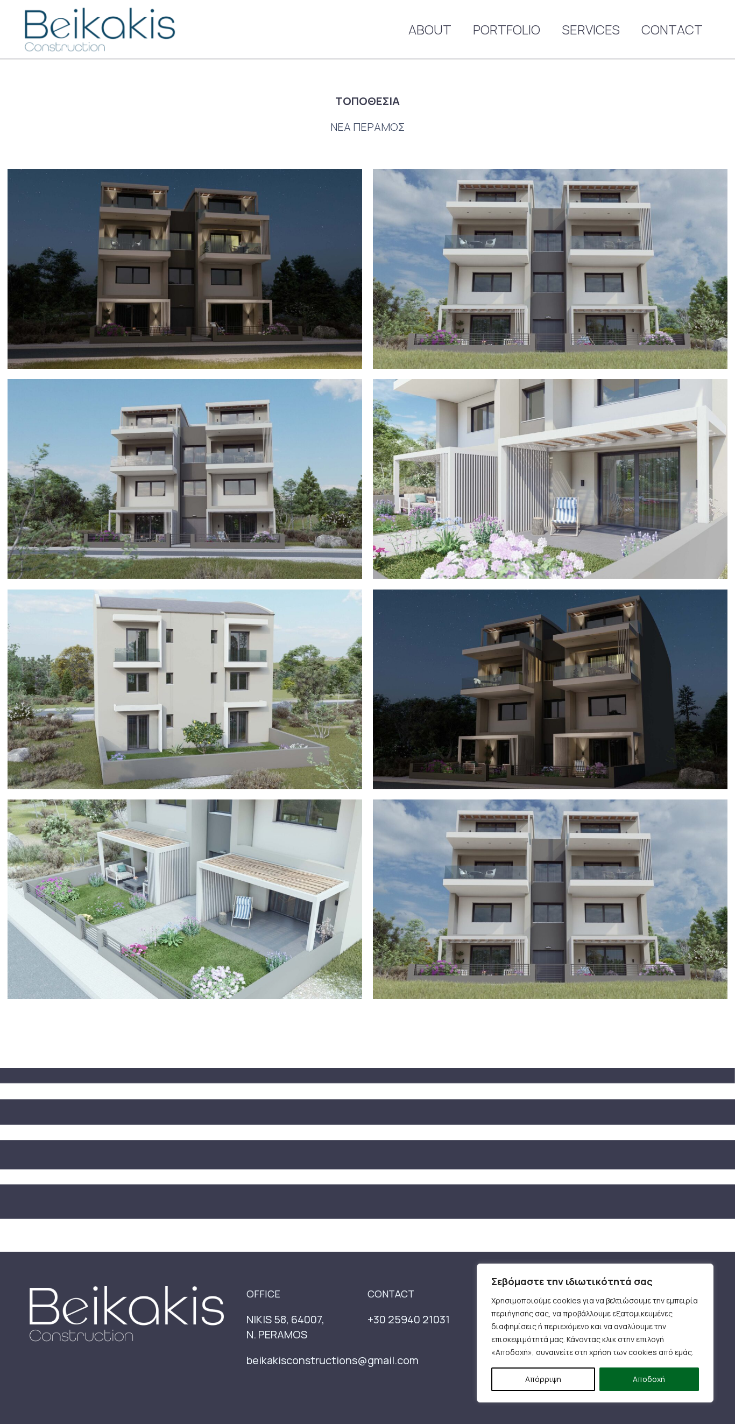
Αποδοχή (649, 1379)
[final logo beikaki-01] (99, 29)
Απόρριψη (543, 1379)
